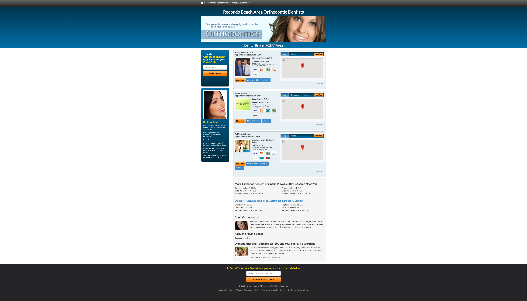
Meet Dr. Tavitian (253, 80)
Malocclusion (212, 148)
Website (266, 80)
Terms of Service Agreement (241, 290)
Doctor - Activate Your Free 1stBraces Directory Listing (269, 200)
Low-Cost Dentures (210, 125)
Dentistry (210, 143)
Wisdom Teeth (208, 135)
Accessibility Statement (278, 290)
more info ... (320, 83)
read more (248, 238)
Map (284, 54)
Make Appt (240, 80)
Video (293, 54)
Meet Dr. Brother (253, 121)
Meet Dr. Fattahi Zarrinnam (257, 164)
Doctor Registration (299, 290)
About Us (223, 290)
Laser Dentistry (209, 140)
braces (303, 224)
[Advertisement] (215, 185)
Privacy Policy (261, 290)
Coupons (295, 95)
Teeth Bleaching (209, 155)
